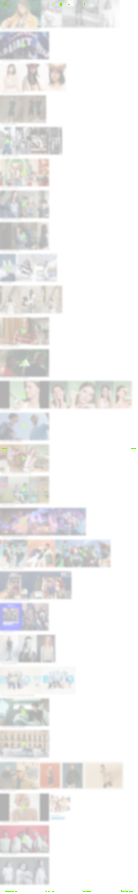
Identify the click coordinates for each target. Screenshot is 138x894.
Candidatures (127, 891)
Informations (11, 891)
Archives (49, 891)
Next (133, 448)
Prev (4, 448)
